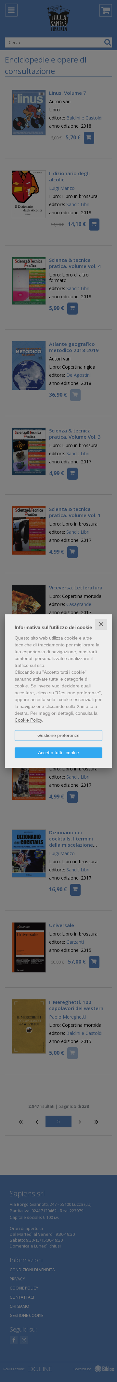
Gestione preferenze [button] (58, 735)
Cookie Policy (28, 720)
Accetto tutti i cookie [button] (58, 752)
